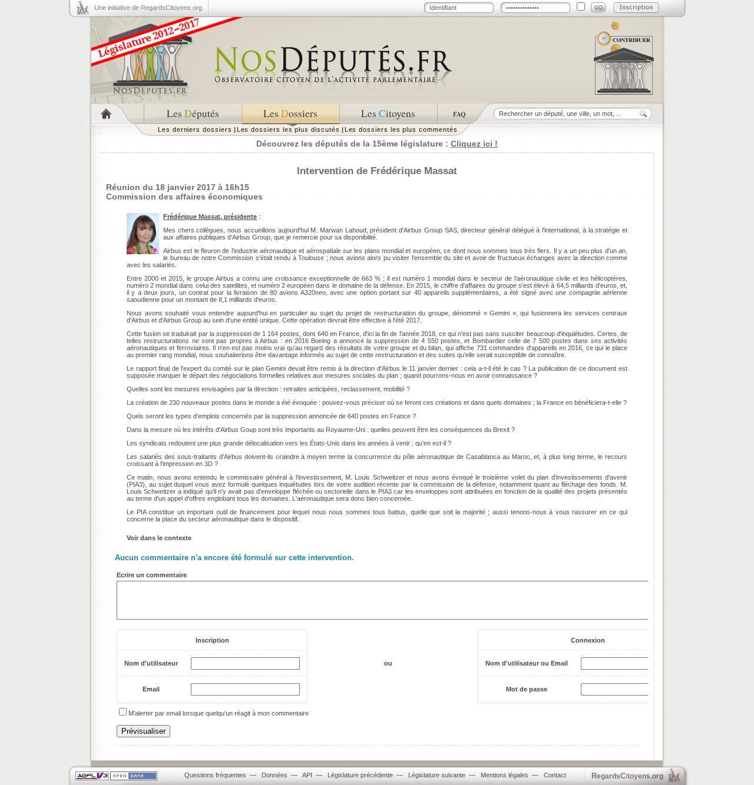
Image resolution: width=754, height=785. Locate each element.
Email (151, 689)
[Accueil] (117, 114)
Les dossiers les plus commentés (401, 129)
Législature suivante (436, 775)
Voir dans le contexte (159, 537)
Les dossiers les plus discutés (288, 129)
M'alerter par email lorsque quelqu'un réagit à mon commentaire (218, 713)
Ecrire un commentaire (152, 574)
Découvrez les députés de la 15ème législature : (377, 143)
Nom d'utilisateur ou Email (526, 663)
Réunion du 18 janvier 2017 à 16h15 (177, 187)
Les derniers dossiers (195, 129)
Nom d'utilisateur (151, 663)
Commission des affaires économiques (184, 196)
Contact (555, 775)
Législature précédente (360, 775)
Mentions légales (504, 775)
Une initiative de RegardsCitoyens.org (148, 7)
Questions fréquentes (215, 775)
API (307, 775)
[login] (598, 8)
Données (274, 775)
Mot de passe (526, 689)
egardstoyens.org (627, 775)
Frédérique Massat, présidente (210, 216)
